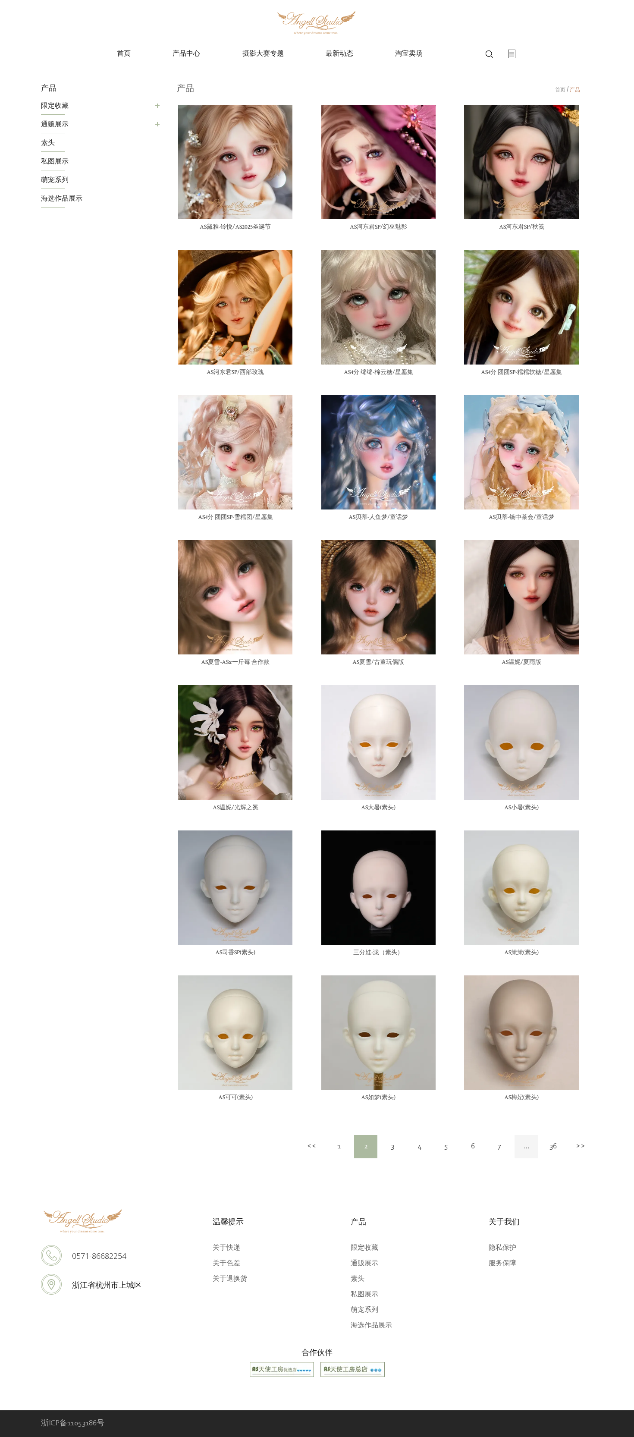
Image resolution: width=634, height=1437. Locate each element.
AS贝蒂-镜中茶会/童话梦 (521, 518)
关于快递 (226, 1247)
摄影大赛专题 (263, 53)
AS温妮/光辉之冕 (235, 808)
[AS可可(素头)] (235, 1032)
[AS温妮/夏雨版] (521, 597)
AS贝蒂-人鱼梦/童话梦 (378, 518)
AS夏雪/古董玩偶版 (378, 663)
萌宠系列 (55, 179)
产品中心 (186, 53)
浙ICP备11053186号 (72, 1424)
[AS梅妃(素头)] (521, 1032)
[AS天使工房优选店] (282, 1376)
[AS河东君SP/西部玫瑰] (235, 307)
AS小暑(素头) (521, 808)
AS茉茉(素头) (521, 953)
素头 (48, 142)
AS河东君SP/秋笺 (521, 227)
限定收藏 (55, 105)
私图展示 (55, 161)
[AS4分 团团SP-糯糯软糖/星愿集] (521, 307)
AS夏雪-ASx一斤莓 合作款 (235, 663)
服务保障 (502, 1263)
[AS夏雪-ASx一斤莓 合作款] (235, 597)
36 (553, 1147)
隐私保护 (502, 1247)
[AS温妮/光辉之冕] (235, 742)
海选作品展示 (61, 198)
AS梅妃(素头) (521, 1098)
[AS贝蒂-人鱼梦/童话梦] (378, 452)
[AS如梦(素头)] (378, 1032)
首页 (124, 53)
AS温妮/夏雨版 (521, 663)
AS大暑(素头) (378, 808)
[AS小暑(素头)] (521, 742)
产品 (575, 89)
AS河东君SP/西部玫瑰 (235, 373)
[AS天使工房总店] (352, 1376)
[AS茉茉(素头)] (521, 887)
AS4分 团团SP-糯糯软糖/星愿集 (521, 373)
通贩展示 (55, 124)
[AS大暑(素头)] (378, 742)
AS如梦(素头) (378, 1098)
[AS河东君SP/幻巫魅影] (378, 162)
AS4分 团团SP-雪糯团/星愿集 (235, 518)
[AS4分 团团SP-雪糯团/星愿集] (235, 452)
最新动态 (339, 53)
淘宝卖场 (409, 53)
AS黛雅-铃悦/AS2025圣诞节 (235, 227)
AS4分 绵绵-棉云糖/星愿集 (378, 373)
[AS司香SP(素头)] (235, 887)
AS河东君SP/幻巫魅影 (378, 227)
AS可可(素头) (235, 1098)
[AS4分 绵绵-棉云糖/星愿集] (378, 307)
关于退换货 (230, 1278)
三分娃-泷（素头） (378, 953)
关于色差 (226, 1263)
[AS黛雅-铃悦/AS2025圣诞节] (235, 162)
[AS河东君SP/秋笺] (521, 162)
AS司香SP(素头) (235, 953)
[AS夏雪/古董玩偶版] (378, 597)
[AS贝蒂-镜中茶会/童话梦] (521, 452)
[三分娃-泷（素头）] (378, 887)
